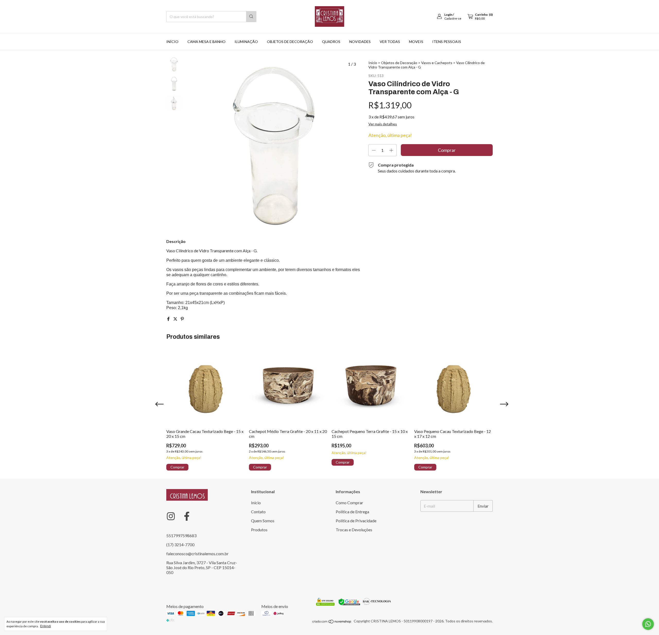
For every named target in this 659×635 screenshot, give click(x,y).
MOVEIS (416, 41)
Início (372, 62)
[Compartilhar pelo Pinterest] (182, 318)
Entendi (45, 626)
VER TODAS (390, 41)
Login (448, 14)
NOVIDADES (360, 41)
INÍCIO (172, 41)
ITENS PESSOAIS (446, 41)
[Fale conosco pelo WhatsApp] (648, 624)
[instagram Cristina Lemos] (170, 516)
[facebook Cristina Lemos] (186, 516)
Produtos (259, 529)
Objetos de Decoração (399, 62)
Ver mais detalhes (382, 124)
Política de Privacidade (356, 520)
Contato (258, 511)
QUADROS (331, 41)
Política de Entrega (352, 511)
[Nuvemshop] (332, 622)
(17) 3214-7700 (180, 544)
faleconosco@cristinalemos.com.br (197, 553)
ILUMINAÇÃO (246, 41)
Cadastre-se (452, 18)
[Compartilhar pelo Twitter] (175, 318)
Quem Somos (262, 520)
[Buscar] (251, 16)
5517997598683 (181, 535)
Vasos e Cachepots (436, 62)
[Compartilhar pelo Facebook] (168, 318)
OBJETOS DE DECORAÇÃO (290, 41)
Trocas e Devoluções (354, 529)
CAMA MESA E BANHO (206, 41)
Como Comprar (349, 502)
